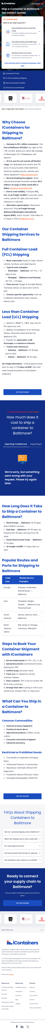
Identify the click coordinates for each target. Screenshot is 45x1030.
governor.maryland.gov (21, 188)
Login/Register (35, 4)
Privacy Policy (34, 1003)
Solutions (4, 998)
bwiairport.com (26, 219)
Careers (32, 999)
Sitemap (17, 1003)
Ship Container (19, 109)
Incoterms (18, 995)
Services (4, 994)
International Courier (8, 1002)
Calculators (18, 991)
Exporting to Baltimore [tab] (16, 444)
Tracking (32, 991)
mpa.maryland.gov (29, 174)
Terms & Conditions (35, 1008)
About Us (32, 987)
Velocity (11, 974)
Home (3, 109)
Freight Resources (20, 987)
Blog (16, 999)
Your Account (33, 995)
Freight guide (10, 109)
